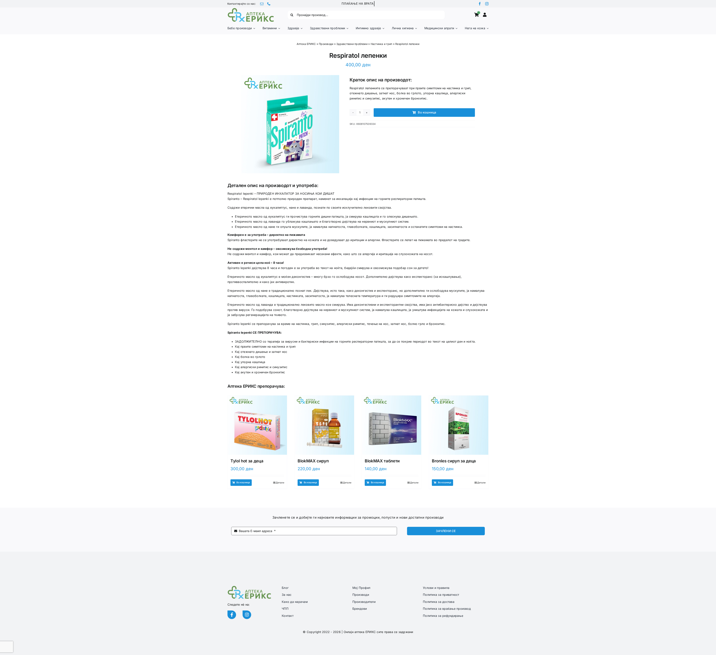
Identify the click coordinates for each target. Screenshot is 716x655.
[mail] (261, 3)
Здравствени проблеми (352, 43)
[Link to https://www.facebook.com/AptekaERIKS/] (231, 614)
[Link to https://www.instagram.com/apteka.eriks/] (247, 614)
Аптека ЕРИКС (306, 43)
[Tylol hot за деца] (257, 425)
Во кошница (427, 112)
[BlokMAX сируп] (324, 425)
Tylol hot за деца (246, 460)
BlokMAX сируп (313, 460)
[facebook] (479, 3)
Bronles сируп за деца (454, 460)
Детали (280, 482)
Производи (326, 43)
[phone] (269, 3)
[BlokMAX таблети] (391, 425)
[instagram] (487, 3)
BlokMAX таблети (382, 460)
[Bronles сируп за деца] (458, 425)
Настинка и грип (381, 43)
